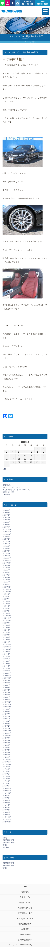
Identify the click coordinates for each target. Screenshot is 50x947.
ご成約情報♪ (7, 485)
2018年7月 (6, 743)
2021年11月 (7, 647)
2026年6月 (6, 515)
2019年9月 (6, 709)
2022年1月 (6, 642)
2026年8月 (6, 510)
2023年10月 (7, 592)
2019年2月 (6, 726)
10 (6, 455)
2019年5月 (6, 719)
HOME (15, 42)
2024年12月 (7, 558)
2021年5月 (6, 661)
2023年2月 (6, 611)
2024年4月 (6, 577)
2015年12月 (7, 817)
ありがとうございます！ (11, 487)
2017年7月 (6, 771)
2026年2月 (6, 524)
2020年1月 (6, 699)
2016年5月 (6, 805)
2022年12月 (7, 616)
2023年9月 (6, 594)
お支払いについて (25, 908)
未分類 (5, 838)
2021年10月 (7, 649)
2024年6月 (6, 572)
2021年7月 (6, 656)
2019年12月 (7, 702)
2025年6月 (6, 544)
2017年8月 (6, 769)
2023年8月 (6, 596)
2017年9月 (6, 767)
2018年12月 (7, 731)
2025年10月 (7, 534)
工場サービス (25, 897)
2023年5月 (6, 604)
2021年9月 (6, 652)
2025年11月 (7, 532)
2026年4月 (6, 520)
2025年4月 (6, 548)
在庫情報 (25, 892)
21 (31, 459)
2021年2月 (6, 668)
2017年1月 (6, 786)
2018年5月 (6, 747)
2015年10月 (7, 822)
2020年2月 (6, 697)
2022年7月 (6, 628)
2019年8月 (6, 711)
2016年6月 (6, 803)
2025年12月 (7, 529)
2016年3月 (6, 810)
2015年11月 (7, 819)
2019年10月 (7, 707)
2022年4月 (6, 635)
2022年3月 (6, 637)
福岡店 (5, 845)
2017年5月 (6, 776)
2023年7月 (6, 599)
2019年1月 (6, 728)
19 (19, 459)
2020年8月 (6, 683)
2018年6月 (6, 745)
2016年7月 (6, 800)
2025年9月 (6, 536)
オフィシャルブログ (23, 42)
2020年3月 (6, 695)
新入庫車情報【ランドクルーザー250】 (17, 490)
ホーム (25, 886)
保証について (25, 902)
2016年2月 (6, 812)
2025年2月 (6, 553)
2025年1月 (6, 556)
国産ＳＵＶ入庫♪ (9, 492)
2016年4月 (6, 807)
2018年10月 (7, 735)
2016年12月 (7, 788)
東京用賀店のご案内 (25, 918)
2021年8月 (6, 654)
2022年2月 (6, 640)
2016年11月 (7, 791)
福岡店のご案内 (25, 923)
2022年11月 (7, 618)
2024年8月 (6, 568)
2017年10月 (7, 764)
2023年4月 (6, 606)
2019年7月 (6, 714)
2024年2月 (6, 582)
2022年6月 (6, 630)
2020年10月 (7, 678)
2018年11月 (7, 733)
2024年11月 (7, 560)
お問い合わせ (25, 934)
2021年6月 (6, 659)
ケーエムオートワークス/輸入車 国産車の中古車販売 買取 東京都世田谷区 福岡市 (18, 11)
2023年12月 (7, 587)
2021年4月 (6, 664)
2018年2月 (6, 755)
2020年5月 (6, 690)
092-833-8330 (42, 4)
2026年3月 (6, 522)
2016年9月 (6, 795)
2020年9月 (6, 680)
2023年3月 (6, 608)
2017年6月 (6, 774)
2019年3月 (6, 723)
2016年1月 (6, 815)
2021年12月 (7, 644)
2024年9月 (6, 565)
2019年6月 (6, 716)
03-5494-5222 (27, 4)
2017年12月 (7, 759)
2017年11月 (7, 762)
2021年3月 (6, 666)
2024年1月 (6, 584)
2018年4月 (6, 750)
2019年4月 (6, 721)
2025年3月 (6, 551)
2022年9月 (6, 623)
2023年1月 (6, 613)
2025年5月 (6, 546)
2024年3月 (6, 580)
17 (6, 459)
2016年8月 (6, 798)
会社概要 (25, 929)
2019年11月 (7, 704)
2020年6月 (6, 687)
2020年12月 (7, 673)
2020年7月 (6, 685)
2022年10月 (7, 620)
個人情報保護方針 (25, 939)
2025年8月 (6, 539)
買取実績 (6, 847)
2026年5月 (6, 517)
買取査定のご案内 (25, 913)
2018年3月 (6, 752)
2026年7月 (6, 512)
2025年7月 (6, 541)
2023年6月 (6, 601)
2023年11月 (7, 589)
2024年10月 (7, 563)
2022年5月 (6, 632)
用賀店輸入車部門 (30, 52)
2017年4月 (6, 779)
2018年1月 (6, 757)
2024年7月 (6, 570)
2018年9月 (6, 738)
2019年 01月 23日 (11, 52)
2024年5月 (6, 575)
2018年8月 (6, 740)
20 (25, 459)
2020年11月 (7, 675)
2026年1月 (6, 527)
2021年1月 (6, 671)
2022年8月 (6, 625)
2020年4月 (6, 692)
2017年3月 (6, 781)
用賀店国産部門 (8, 840)
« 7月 (5, 469)
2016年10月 (7, 793)
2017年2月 (6, 783)
